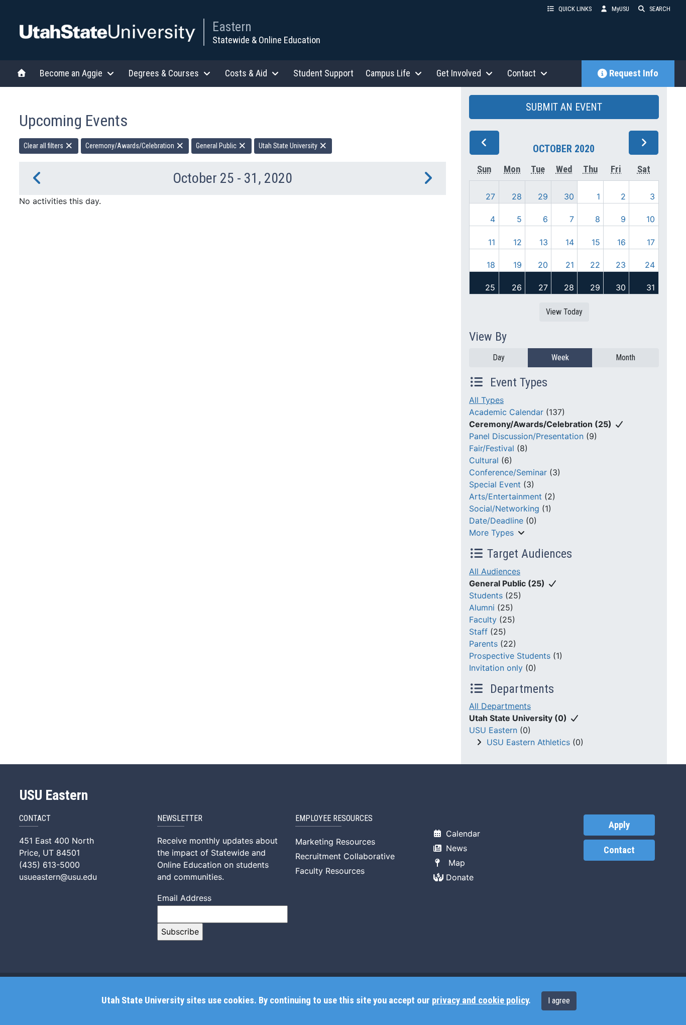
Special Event (495, 484)
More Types (491, 533)
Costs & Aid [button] (246, 73)
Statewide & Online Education (266, 40)
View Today (564, 312)
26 (517, 287)
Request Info (633, 73)
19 (517, 265)
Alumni (482, 607)
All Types (486, 400)
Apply (619, 825)
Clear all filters (44, 146)
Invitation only (496, 668)
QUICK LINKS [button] (575, 9)
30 (569, 196)
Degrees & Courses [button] (164, 73)
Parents (483, 644)
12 (517, 242)
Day (499, 357)
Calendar (461, 834)
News (455, 848)
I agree (559, 1000)
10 (650, 219)
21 (569, 265)
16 (621, 242)
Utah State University (289, 146)
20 (543, 265)
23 (621, 265)
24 (650, 265)
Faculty (483, 619)
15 (596, 242)
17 (651, 242)
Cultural (484, 460)
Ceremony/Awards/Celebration (130, 146)
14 (569, 242)
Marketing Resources (335, 842)
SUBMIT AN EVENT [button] (564, 107)
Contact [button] (521, 73)
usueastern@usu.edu (58, 877)
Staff (478, 632)
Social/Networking (504, 508)
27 (490, 196)
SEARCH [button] (659, 9)
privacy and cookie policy (480, 1000)
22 (595, 265)
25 (490, 287)
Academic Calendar (506, 412)
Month (625, 357)
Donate (458, 877)
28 (517, 196)
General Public (217, 146)
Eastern (232, 26)
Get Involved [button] (458, 73)
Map (454, 863)
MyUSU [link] (620, 9)
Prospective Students (509, 656)
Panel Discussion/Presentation (526, 436)
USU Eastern (493, 730)
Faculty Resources (330, 871)
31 (650, 287)
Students (486, 595)
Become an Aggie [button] (71, 73)
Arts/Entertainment (505, 496)
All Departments (500, 706)
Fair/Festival (491, 448)
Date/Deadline (496, 521)
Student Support (323, 73)
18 (491, 265)
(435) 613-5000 (49, 865)
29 (543, 196)
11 (491, 242)
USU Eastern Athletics (528, 742)
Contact (619, 850)
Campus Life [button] (388, 73)
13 (543, 242)
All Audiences (494, 571)
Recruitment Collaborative (345, 856)
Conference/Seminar (508, 472)
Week (560, 357)
